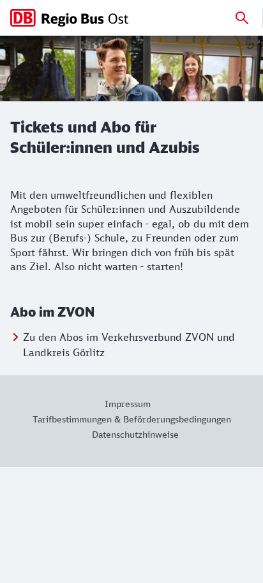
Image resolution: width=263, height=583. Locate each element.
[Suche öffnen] (242, 18)
